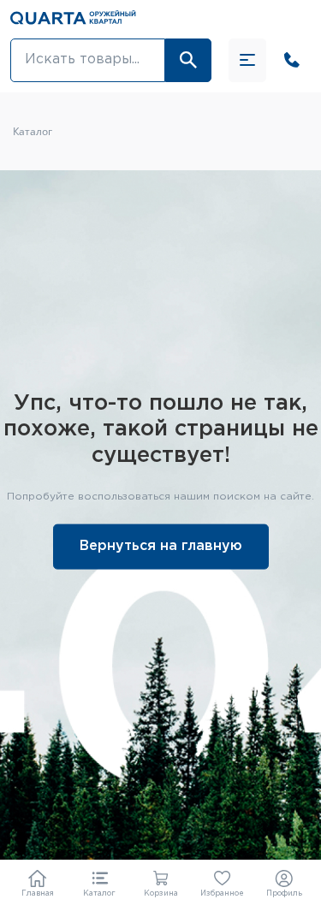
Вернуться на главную (161, 545)
